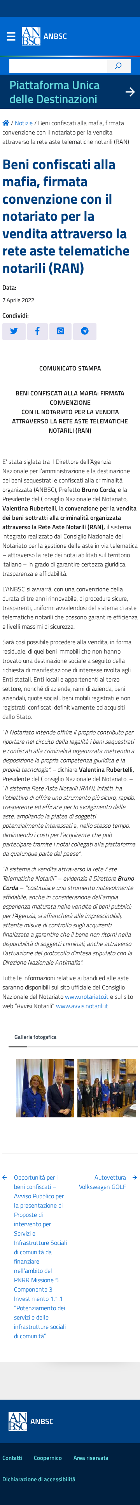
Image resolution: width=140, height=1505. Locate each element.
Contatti (12, 1457)
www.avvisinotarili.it (82, 1005)
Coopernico (48, 1457)
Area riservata (91, 1457)
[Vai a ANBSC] (5, 123)
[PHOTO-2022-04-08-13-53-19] (106, 1088)
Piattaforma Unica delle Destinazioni (54, 92)
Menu (11, 38)
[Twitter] (14, 331)
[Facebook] (37, 331)
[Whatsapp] (60, 331)
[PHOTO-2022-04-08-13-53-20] (45, 1088)
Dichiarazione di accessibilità (38, 1479)
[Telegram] (84, 331)
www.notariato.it (86, 996)
